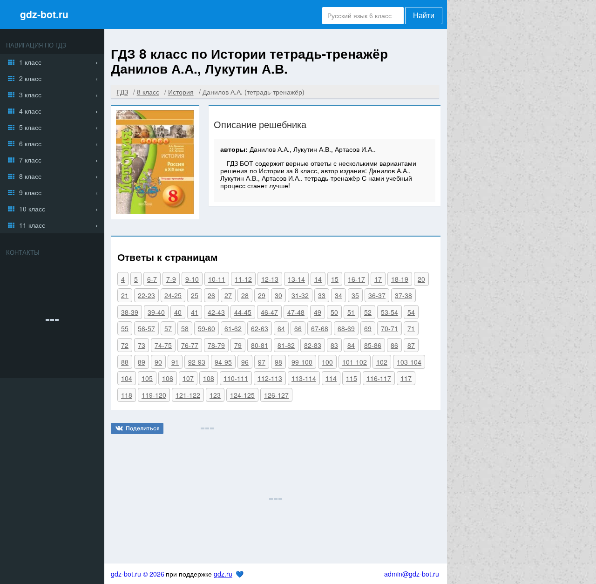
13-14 (296, 279)
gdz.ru (223, 573)
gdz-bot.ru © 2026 (137, 573)
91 (175, 362)
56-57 (146, 328)
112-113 (269, 378)
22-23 (146, 295)
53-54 (389, 312)
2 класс (30, 78)
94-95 (223, 362)
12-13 (269, 279)
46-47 (269, 312)
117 (406, 378)
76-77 (189, 345)
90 (158, 362)
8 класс (30, 176)
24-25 (173, 295)
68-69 (346, 328)
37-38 (403, 295)
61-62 (233, 328)
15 (335, 279)
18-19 (399, 279)
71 (411, 328)
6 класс (30, 143)
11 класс (32, 225)
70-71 (389, 328)
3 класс (30, 94)
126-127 (276, 395)
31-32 (300, 295)
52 (368, 312)
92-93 (196, 362)
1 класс (30, 62)
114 (331, 378)
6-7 (152, 279)
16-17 (356, 279)
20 (421, 279)
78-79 (216, 345)
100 (327, 362)
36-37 (377, 295)
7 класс (30, 159)
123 (215, 395)
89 (141, 362)
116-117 (378, 378)
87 (411, 345)
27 (228, 295)
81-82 (286, 345)
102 (381, 362)
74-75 (163, 345)
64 (281, 328)
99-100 (301, 362)
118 (126, 395)
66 (298, 328)
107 (188, 378)
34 (338, 295)
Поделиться (143, 428)
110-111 (236, 378)
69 (368, 328)
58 (185, 328)
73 (141, 345)
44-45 (242, 312)
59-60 (206, 328)
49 (317, 312)
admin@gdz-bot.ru (411, 573)
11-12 (243, 279)
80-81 (259, 345)
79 (238, 345)
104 (126, 378)
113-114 (303, 378)
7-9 (171, 279)
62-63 (259, 328)
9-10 (192, 279)
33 (321, 295)
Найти (423, 16)
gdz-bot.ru (44, 14)
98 (278, 362)
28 (245, 295)
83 (334, 345)
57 (168, 328)
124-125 (242, 395)
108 (208, 378)
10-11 (216, 279)
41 (194, 312)
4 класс (30, 110)
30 (278, 295)
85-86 (372, 345)
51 (351, 312)
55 (125, 328)
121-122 (188, 395)
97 (261, 362)
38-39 (129, 312)
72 (125, 345)
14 (318, 279)
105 (147, 378)
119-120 (154, 395)
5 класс (30, 127)
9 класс (30, 192)
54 (411, 312)
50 (334, 312)
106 (167, 378)
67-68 (319, 328)
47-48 (296, 312)
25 (194, 295)
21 (125, 295)
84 (351, 345)
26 (211, 295)
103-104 (409, 362)
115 (351, 378)
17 (378, 279)
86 (394, 345)
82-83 (312, 345)
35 (355, 295)
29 (261, 295)
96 (245, 362)
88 (125, 362)
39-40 (156, 312)
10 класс (32, 208)
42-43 (216, 312)
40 (178, 312)
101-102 (354, 362)
